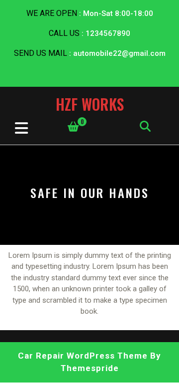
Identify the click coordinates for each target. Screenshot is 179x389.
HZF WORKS (90, 104)
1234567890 (108, 33)
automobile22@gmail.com (119, 53)
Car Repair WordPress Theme (83, 356)
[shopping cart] (73, 126)
